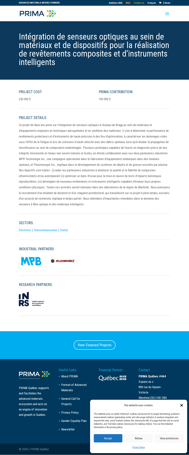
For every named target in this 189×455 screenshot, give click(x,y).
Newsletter (68, 429)
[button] (181, 405)
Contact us (139, 3)
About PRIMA (69, 376)
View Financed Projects (94, 345)
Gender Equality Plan (74, 421)
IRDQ (128, 3)
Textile (64, 230)
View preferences (169, 438)
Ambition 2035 (115, 3)
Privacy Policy (139, 447)
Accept (108, 438)
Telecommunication (45, 230)
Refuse (138, 438)
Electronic (25, 230)
